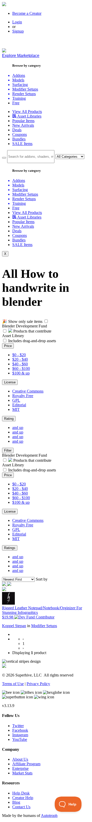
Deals (16, 130)
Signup (18, 31)
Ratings (9, 548)
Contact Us (21, 807)
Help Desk (21, 793)
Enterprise (20, 768)
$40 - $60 (20, 364)
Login (17, 22)
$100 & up (21, 373)
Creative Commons (27, 391)
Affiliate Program (26, 764)
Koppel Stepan (14, 626)
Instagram (20, 735)
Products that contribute (31, 331)
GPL (16, 400)
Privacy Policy (38, 684)
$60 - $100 (21, 368)
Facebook (20, 730)
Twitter (18, 726)
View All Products (27, 111)
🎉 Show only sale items (22, 321)
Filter (8, 450)
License (10, 382)
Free (15, 103)
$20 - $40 (20, 359)
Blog (16, 802)
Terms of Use (13, 684)
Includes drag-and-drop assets (32, 341)
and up (17, 427)
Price (8, 346)
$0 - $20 (19, 355)
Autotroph (49, 815)
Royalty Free (22, 396)
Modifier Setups (44, 626)
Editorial (19, 405)
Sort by (42, 579)
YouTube (19, 739)
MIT (16, 409)
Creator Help (22, 798)
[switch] (46, 321)
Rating (9, 419)
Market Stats (22, 773)
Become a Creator (26, 13)
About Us (20, 759)
